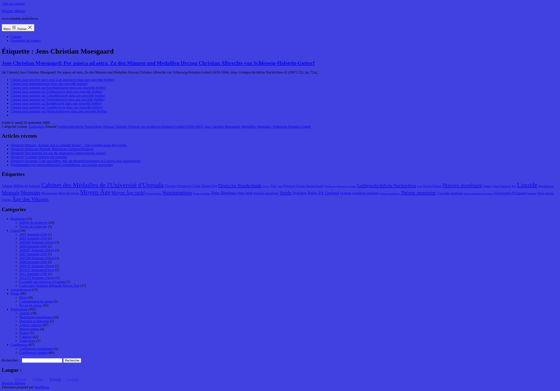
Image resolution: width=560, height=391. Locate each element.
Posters (24, 333)
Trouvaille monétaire (450, 193)
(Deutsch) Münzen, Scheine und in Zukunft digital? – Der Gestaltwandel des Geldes (68, 145)
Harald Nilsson (432, 186)
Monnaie (11, 192)
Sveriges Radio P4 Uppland (315, 193)
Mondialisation (546, 186)
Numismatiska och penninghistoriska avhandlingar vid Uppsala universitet (61, 165)
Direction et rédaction (34, 321)
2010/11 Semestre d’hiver (36, 270)
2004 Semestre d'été (33, 238)
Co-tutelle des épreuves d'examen (42, 282)
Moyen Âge (95, 192)
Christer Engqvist (178, 186)
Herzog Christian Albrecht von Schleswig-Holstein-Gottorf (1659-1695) (153, 126)
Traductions (36, 126)
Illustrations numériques (35, 317)
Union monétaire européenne (478, 193)
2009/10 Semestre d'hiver (36, 266)
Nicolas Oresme (153, 193)
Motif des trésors (68, 193)
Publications (18, 309)
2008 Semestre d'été (33, 262)
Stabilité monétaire (266, 193)
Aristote (7, 186)
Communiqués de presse (36, 301)
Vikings (6, 200)
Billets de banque (27, 186)
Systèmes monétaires (389, 193)
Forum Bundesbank (309, 186)
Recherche (17, 219)
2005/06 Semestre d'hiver (36, 242)
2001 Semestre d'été (33, 234)
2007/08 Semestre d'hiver (36, 258)
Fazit (279, 186)
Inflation (487, 186)
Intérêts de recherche (33, 222)
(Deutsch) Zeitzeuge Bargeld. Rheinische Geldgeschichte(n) (51, 149)
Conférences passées (33, 352)
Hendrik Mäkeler (13, 11)
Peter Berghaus (223, 193)
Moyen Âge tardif (128, 192)
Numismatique (177, 192)
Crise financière (204, 186)
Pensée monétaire (201, 193)
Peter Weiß (244, 193)
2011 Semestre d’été (33, 274)
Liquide (527, 184)
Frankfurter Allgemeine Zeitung (340, 186)
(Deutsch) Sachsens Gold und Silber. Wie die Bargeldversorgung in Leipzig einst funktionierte (75, 161)
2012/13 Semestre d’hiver (37, 278)
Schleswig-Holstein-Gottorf (292, 126)
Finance (289, 186)
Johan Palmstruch (502, 186)
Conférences (19, 345)
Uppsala (531, 193)
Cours (14, 230)
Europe (266, 186)
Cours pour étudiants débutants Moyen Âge (49, 286)
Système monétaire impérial (359, 193)
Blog (22, 297)
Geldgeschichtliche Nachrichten (80, 126)
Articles (24, 313)
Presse (14, 293)
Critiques (25, 337)
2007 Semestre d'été (33, 254)
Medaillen (249, 126)
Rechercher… (11, 360)
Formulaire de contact (25, 40)
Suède (285, 192)
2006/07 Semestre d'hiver (36, 250)
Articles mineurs (30, 325)
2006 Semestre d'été (33, 246)
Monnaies (264, 126)
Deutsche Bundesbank (240, 185)
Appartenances (20, 289)
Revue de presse (30, 305)
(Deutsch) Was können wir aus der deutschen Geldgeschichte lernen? (58, 153)
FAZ (273, 186)
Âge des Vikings (30, 199)
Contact (15, 37)
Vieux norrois (545, 193)
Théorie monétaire (418, 192)
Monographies (29, 329)
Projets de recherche (33, 226)
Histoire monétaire (462, 185)
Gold (419, 186)
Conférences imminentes (36, 349)
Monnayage (49, 193)
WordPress (41, 387)
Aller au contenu (13, 3)
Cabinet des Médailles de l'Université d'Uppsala (102, 184)
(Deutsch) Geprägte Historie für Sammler (38, 157)
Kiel (514, 186)
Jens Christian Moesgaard (222, 126)
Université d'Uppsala (510, 193)
